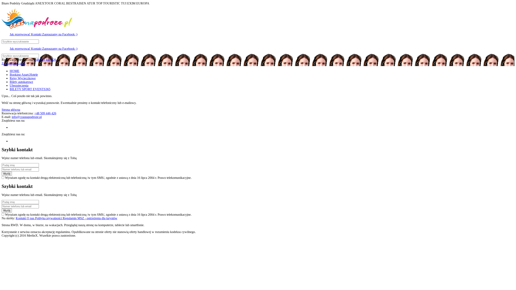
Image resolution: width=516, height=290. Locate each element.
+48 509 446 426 (45, 59)
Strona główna (11, 109)
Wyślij (6, 173)
